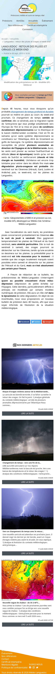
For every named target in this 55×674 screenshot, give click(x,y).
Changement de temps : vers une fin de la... (22, 463)
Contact (5, 659)
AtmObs (20, 20)
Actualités (33, 20)
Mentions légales (10, 664)
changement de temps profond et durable (32, 111)
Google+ (48, 321)
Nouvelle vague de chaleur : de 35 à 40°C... (21, 602)
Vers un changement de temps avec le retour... (23, 531)
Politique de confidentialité (15, 667)
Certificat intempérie (37, 25)
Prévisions (7, 20)
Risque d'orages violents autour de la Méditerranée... (26, 391)
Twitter (37, 321)
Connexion (27, 29)
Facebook (25, 321)
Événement (47, 20)
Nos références (15, 25)
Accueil (5, 39)
